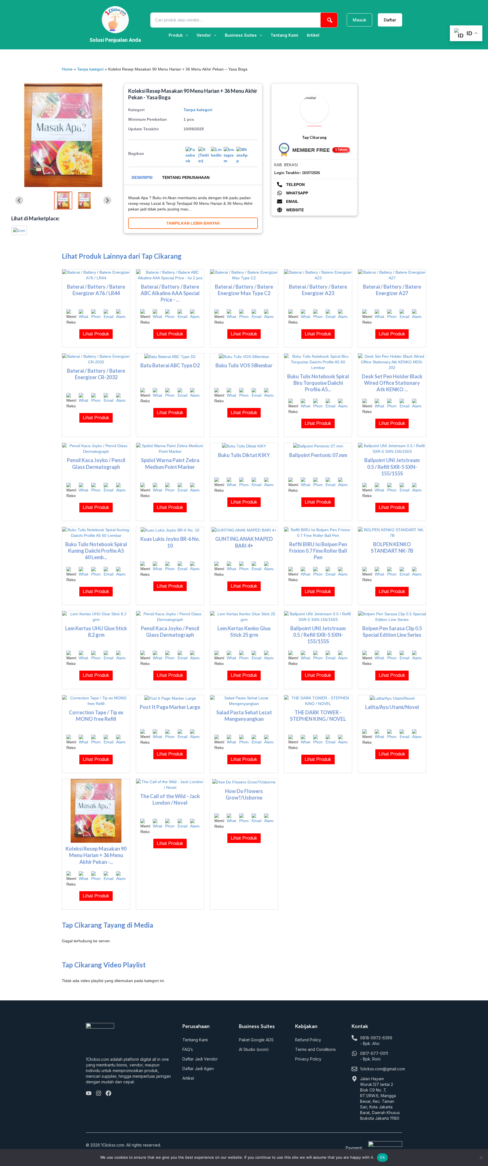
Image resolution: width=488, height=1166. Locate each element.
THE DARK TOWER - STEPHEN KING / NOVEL (318, 715)
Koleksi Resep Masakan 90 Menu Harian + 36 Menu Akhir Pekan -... (96, 855)
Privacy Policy (308, 1059)
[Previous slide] (19, 200)
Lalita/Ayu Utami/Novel (392, 707)
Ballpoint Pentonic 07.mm (318, 455)
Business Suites (241, 35)
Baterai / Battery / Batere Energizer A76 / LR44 (96, 290)
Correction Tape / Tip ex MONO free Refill (96, 715)
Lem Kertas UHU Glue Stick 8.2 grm (96, 631)
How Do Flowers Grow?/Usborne (244, 794)
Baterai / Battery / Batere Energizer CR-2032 (96, 374)
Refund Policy (308, 1039)
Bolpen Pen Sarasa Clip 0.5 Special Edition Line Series (392, 631)
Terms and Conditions (315, 1049)
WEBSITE (294, 210)
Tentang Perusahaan (186, 177)
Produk (176, 35)
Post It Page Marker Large (170, 707)
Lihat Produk (96, 334)
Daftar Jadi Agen (198, 1068)
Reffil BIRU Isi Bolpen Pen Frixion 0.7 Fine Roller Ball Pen (318, 550)
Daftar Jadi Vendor (200, 1059)
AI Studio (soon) (254, 1049)
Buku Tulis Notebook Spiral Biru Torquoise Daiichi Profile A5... (318, 382)
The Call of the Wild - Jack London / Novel (170, 799)
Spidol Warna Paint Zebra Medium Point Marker (170, 463)
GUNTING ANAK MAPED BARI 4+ (244, 542)
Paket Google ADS (256, 1039)
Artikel (313, 35)
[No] (481, 1157)
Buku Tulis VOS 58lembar (244, 365)
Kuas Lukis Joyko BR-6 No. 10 (170, 542)
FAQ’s (187, 1049)
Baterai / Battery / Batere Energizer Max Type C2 (244, 290)
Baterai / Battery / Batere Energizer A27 (392, 290)
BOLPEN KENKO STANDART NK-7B (392, 547)
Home (67, 69)
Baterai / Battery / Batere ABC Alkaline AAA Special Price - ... (170, 293)
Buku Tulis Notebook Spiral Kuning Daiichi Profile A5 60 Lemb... (96, 550)
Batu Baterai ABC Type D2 (170, 365)
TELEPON (295, 184)
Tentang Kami (284, 35)
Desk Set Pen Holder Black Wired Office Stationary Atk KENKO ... (392, 382)
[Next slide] (107, 200)
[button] (178, 35)
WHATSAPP (296, 193)
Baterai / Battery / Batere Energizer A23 (318, 290)
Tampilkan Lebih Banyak (193, 223)
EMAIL (292, 201)
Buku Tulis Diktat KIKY (244, 455)
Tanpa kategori (90, 69)
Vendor (204, 35)
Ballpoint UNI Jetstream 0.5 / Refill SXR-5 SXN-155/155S (392, 466)
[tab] (142, 177)
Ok (382, 1157)
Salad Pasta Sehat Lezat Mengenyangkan (244, 715)
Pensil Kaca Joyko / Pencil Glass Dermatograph (96, 463)
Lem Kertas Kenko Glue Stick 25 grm (244, 631)
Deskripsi (142, 177)
